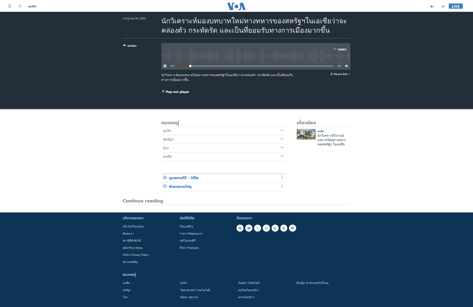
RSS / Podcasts (189, 247)
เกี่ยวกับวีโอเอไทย (133, 226)
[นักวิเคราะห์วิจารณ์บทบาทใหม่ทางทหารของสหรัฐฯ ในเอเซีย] (306, 134)
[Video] (432, 6)
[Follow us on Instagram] (266, 228)
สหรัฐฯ (127, 290)
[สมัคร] (292, 228)
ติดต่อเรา (128, 233)
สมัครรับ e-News (133, 247)
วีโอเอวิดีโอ (186, 226)
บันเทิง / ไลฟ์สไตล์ (248, 283)
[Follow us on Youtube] (248, 228)
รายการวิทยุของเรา (191, 233)
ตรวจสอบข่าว (246, 297)
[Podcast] (283, 228)
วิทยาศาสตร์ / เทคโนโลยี (195, 290)
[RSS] (275, 228)
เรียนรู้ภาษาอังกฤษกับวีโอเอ (312, 283)
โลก (125, 297)
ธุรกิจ (183, 283)
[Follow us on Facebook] (240, 228)
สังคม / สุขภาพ (189, 297)
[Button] (130, 46)
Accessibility (130, 261)
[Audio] (443, 6)
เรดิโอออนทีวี (187, 240)
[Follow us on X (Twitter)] (257, 228)
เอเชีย (32, 6)
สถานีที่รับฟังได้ (132, 240)
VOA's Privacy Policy (136, 254)
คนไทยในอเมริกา (248, 290)
